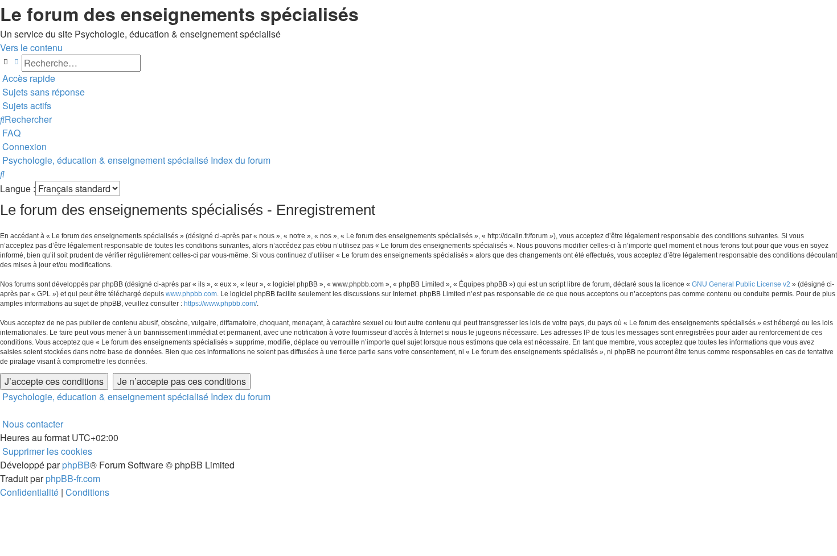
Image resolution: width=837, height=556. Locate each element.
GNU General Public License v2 (741, 284)
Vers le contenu (31, 47)
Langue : (17, 188)
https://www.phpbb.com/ (220, 304)
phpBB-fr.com (73, 478)
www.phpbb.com (191, 294)
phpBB (76, 464)
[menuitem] (42, 91)
